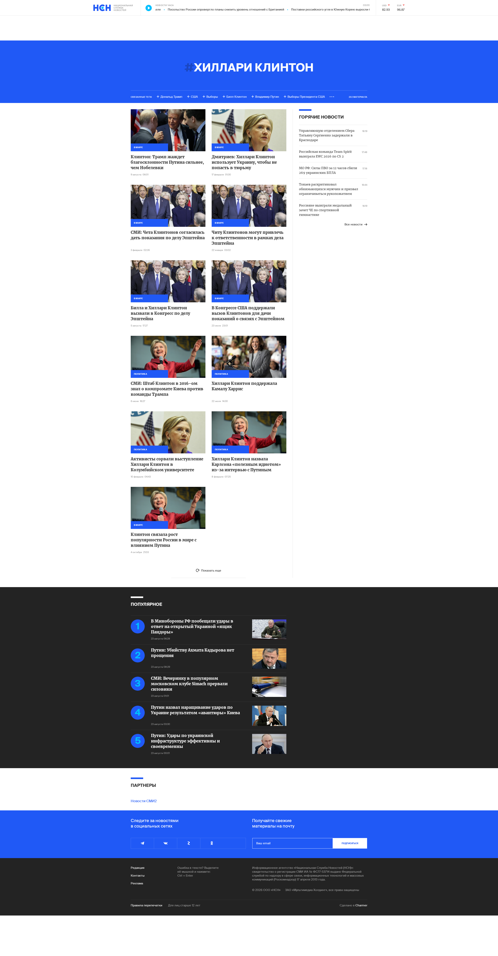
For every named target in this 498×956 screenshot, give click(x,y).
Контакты (138, 876)
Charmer (361, 905)
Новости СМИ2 (144, 801)
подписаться (350, 843)
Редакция (137, 868)
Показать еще (211, 571)
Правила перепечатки (146, 905)
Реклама (137, 883)
